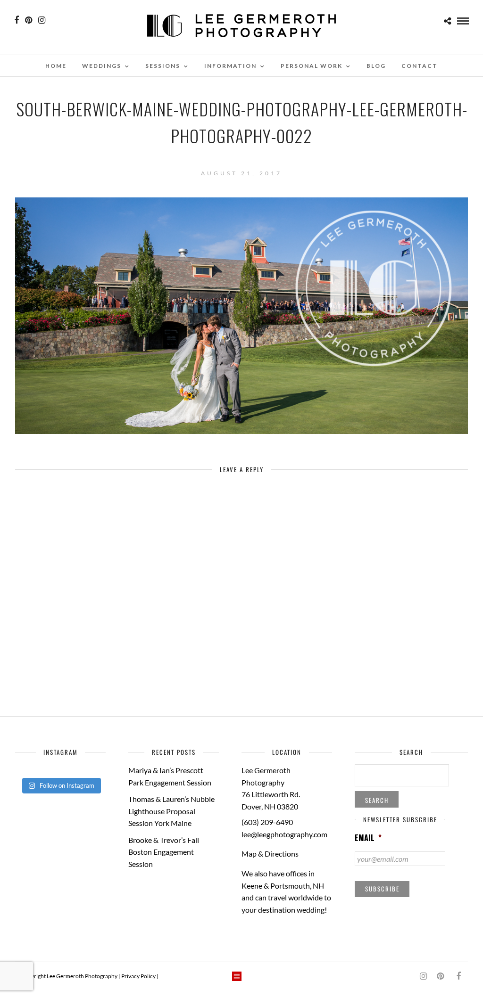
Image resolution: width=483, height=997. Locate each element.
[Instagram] (41, 20)
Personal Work (311, 65)
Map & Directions (270, 853)
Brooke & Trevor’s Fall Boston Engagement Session (163, 851)
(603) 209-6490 (267, 821)
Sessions (162, 65)
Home (56, 65)
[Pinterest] (28, 20)
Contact (419, 65)
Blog (376, 65)
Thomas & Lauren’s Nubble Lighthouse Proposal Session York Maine (171, 810)
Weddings (101, 65)
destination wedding (291, 909)
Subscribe (382, 888)
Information (230, 65)
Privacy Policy (138, 976)
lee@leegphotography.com (284, 834)
